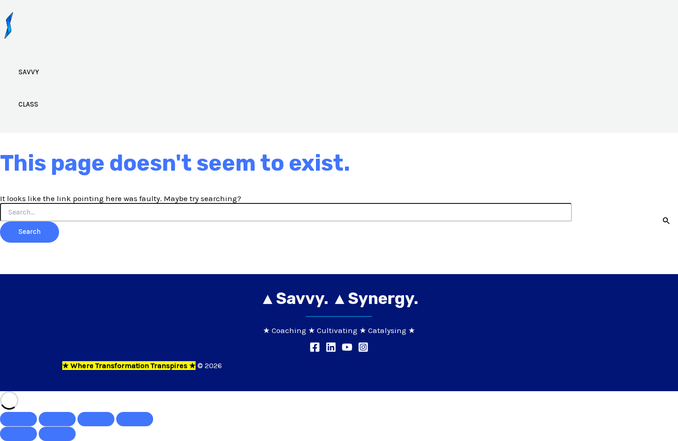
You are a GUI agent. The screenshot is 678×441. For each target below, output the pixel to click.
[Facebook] (314, 349)
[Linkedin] (331, 349)
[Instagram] (363, 349)
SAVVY (28, 72)
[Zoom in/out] (18, 419)
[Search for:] (286, 212)
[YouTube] (347, 349)
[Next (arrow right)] (57, 434)
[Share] (95, 419)
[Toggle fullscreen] (57, 419)
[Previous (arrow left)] (18, 434)
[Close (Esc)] (134, 419)
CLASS (28, 104)
